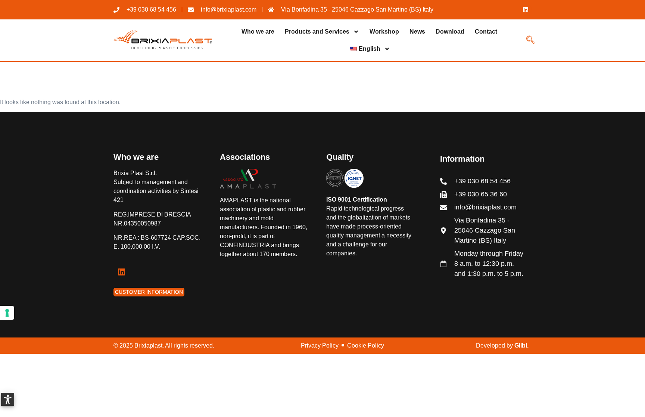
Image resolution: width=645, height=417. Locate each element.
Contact (486, 31)
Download (450, 31)
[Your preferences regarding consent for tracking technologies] (7, 313)
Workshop (384, 31)
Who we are (258, 31)
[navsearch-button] (530, 40)
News (417, 31)
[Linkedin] (526, 10)
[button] (7, 399)
